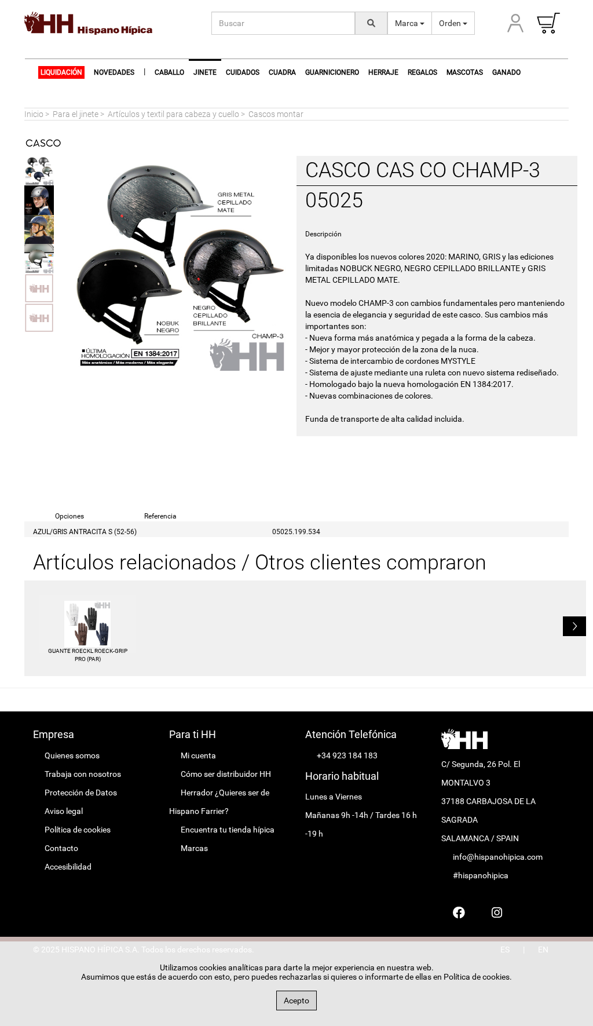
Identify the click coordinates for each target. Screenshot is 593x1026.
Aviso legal (64, 811)
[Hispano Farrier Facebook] (459, 912)
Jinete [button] (205, 72)
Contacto (61, 848)
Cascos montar (275, 114)
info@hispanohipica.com (498, 856)
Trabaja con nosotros (83, 774)
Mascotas (464, 72)
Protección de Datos (81, 792)
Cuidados (242, 72)
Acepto (296, 1000)
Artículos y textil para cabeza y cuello (173, 114)
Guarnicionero (332, 72)
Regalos (422, 72)
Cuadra (282, 72)
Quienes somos (72, 755)
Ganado (506, 72)
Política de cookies (78, 829)
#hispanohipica (480, 875)
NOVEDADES (114, 72)
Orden (451, 23)
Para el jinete (75, 114)
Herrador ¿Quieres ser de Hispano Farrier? (219, 802)
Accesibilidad (68, 866)
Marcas (194, 848)
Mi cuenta (198, 755)
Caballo (169, 72)
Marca (407, 23)
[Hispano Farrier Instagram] (497, 912)
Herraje (383, 72)
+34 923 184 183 (347, 755)
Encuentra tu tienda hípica (227, 829)
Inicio (33, 114)
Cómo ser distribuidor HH (226, 774)
